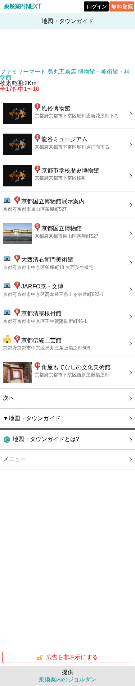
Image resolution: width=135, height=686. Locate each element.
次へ (8, 398)
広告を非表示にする (72, 657)
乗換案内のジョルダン (67, 679)
